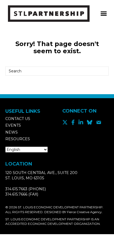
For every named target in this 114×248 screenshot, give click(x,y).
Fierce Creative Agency (84, 212)
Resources (17, 139)
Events (13, 125)
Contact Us (17, 118)
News (11, 132)
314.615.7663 (16, 189)
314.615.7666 (16, 194)
